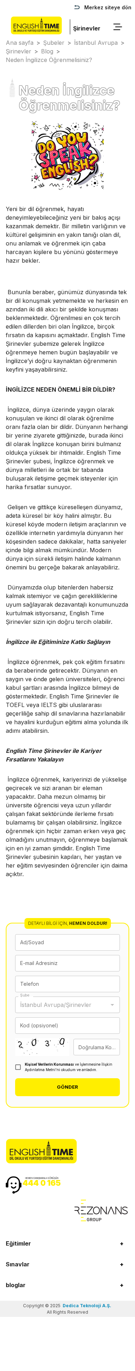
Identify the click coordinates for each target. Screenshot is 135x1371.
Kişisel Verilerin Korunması (49, 1064)
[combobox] (62, 1005)
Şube (25, 995)
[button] (67, 1243)
